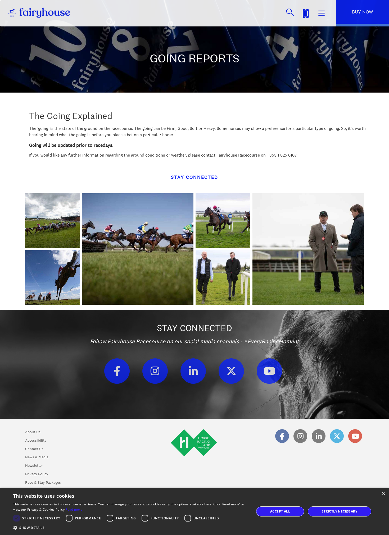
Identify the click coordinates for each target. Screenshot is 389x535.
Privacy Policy (36, 474)
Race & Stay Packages (43, 482)
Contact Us (34, 448)
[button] (130, 527)
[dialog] (194, 511)
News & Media (36, 457)
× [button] (383, 494)
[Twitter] (231, 371)
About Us (32, 431)
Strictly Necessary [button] (339, 511)
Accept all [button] (280, 511)
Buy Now (362, 12)
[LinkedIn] (193, 371)
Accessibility (35, 440)
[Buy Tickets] (305, 12)
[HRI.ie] (194, 457)
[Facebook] (117, 371)
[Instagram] (155, 371)
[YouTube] (269, 371)
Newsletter (34, 465)
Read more (73, 509)
